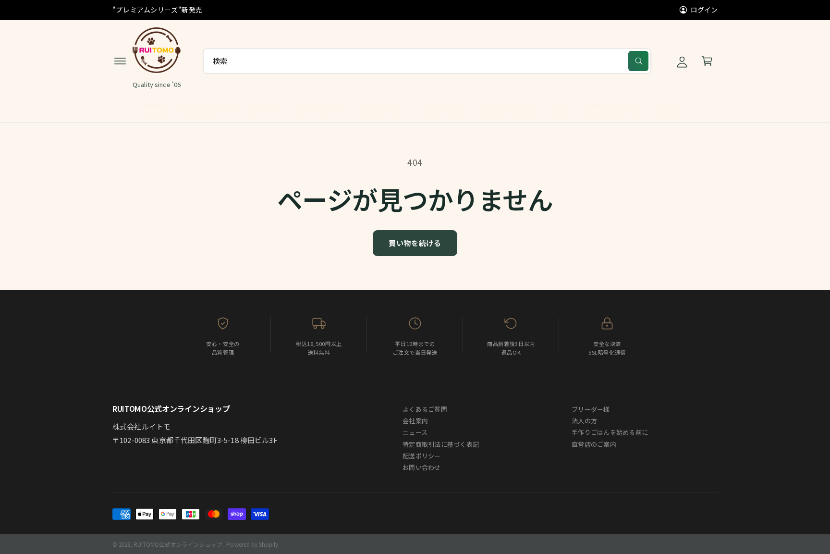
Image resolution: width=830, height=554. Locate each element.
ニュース (415, 432)
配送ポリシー (422, 455)
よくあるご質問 (425, 409)
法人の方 (584, 420)
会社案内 (415, 420)
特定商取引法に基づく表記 (441, 444)
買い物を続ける (415, 243)
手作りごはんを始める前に (610, 432)
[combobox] (427, 61)
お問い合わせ (422, 467)
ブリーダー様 (591, 409)
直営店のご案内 (594, 444)
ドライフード (606, 112)
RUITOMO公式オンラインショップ (178, 544)
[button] (120, 61)
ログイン (704, 9)
